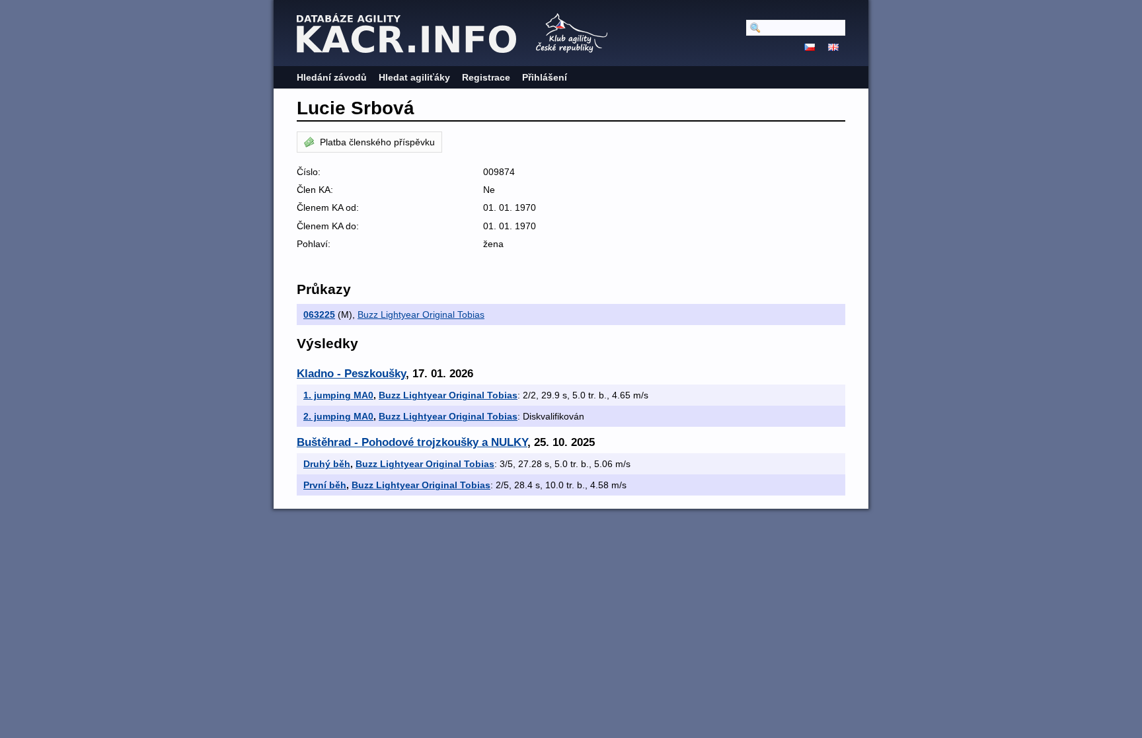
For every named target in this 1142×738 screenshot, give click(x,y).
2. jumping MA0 (338, 416)
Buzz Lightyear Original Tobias (421, 314)
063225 (319, 314)
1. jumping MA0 (338, 395)
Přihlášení (544, 77)
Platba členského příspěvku (377, 142)
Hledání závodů (332, 77)
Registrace (486, 77)
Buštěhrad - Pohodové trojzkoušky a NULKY (412, 442)
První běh (324, 485)
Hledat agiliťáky (414, 77)
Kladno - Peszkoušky (351, 373)
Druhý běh (326, 464)
